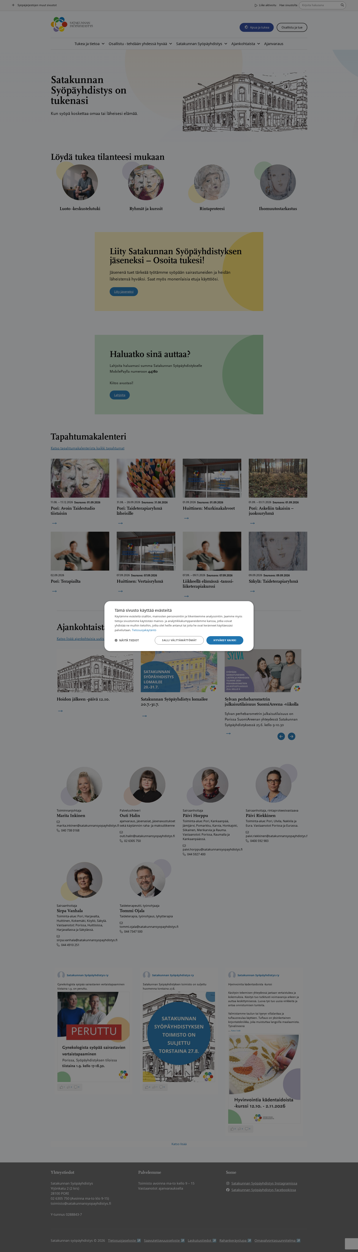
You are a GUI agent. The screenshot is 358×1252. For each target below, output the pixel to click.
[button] (127, 640)
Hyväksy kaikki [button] (224, 640)
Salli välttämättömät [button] (179, 640)
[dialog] (179, 626)
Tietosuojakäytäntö (144, 630)
